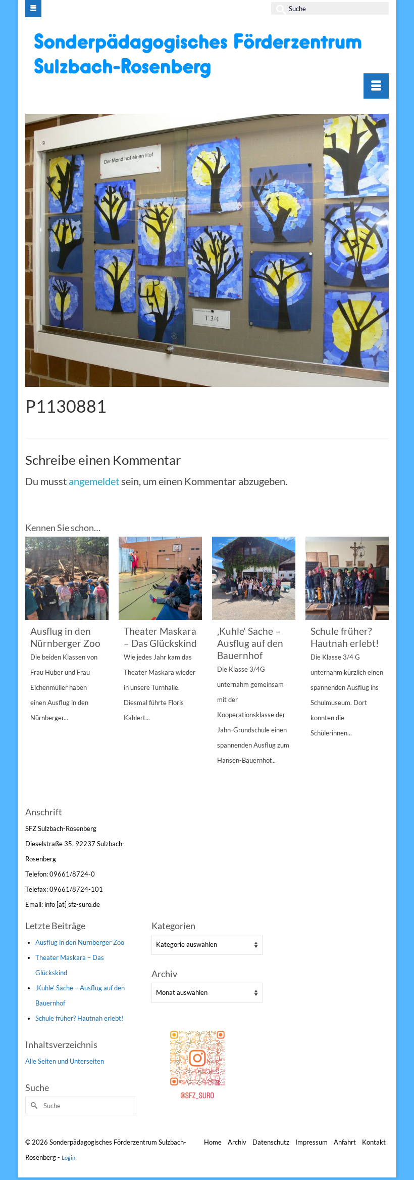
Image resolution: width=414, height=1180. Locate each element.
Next (380, 670)
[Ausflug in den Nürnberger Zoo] (67, 578)
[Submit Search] (278, 8)
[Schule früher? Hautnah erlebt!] (347, 578)
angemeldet (94, 481)
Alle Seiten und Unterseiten (64, 1061)
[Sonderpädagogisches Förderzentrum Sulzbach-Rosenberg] (208, 55)
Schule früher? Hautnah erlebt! (79, 1018)
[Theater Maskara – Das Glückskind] (160, 578)
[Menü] (376, 86)
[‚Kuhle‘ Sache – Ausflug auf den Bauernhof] (253, 578)
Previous (34, 670)
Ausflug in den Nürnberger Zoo (79, 942)
